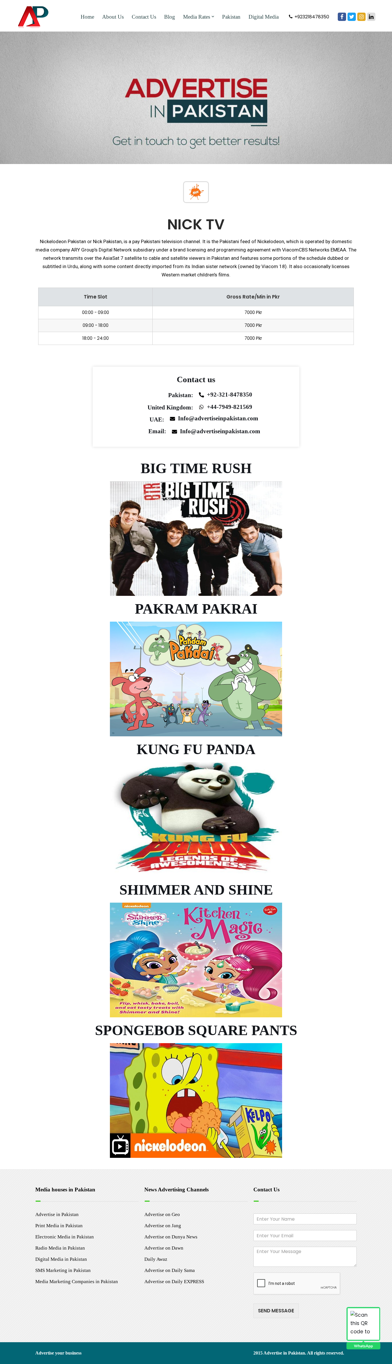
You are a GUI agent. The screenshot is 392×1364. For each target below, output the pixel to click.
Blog (169, 17)
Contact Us (144, 17)
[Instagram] (361, 17)
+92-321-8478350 (229, 394)
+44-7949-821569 (229, 406)
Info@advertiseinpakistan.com (218, 418)
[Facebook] (342, 17)
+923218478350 (311, 17)
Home (87, 17)
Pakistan (231, 17)
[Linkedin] (371, 17)
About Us (113, 17)
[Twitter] (352, 17)
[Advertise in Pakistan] (35, 16)
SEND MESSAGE (276, 1310)
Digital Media (264, 17)
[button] (212, 16)
